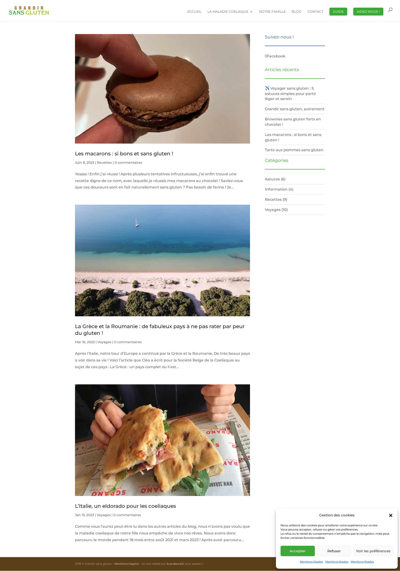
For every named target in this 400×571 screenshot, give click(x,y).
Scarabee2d (174, 563)
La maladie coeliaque (227, 12)
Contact (315, 12)
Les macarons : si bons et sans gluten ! (124, 154)
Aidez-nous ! (368, 11)
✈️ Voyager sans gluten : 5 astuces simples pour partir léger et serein (290, 93)
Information (276, 189)
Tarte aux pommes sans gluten (294, 149)
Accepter (298, 551)
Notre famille (272, 12)
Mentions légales (311, 561)
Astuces (272, 179)
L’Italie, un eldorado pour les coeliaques (125, 506)
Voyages (104, 342)
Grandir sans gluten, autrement (295, 109)
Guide (338, 11)
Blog (296, 12)
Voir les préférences (373, 551)
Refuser (334, 551)
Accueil (194, 12)
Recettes (104, 162)
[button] (390, 515)
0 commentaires (128, 162)
